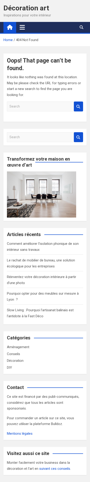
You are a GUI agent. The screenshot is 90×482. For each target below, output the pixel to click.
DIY (9, 367)
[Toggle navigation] (22, 27)
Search (78, 106)
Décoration (15, 361)
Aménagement (18, 347)
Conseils (13, 354)
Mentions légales (20, 433)
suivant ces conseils (54, 469)
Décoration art (26, 8)
